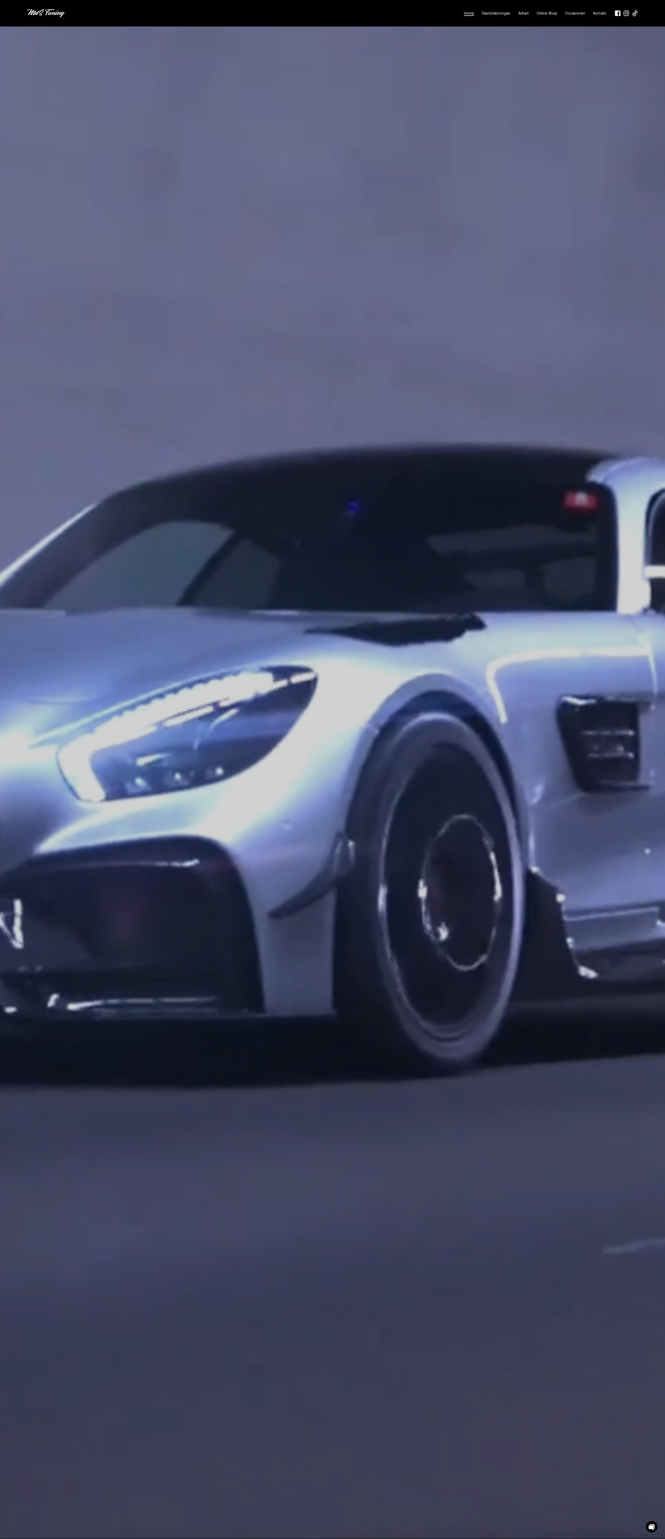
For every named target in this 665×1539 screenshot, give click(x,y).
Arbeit (523, 13)
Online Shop (547, 13)
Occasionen (575, 13)
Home (469, 13)
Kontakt (599, 13)
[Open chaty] (651, 1527)
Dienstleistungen (496, 13)
